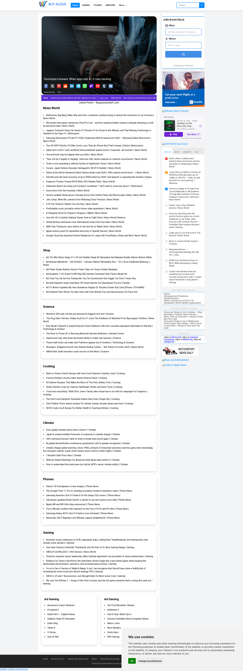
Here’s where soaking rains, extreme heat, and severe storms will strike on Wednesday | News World (184, 162)
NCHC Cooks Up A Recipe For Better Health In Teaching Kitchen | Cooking (82, 408)
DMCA (94, 659)
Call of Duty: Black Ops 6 (119, 614)
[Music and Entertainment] (175, 360)
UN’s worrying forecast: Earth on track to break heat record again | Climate (82, 438)
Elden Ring (52, 623)
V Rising (51, 632)
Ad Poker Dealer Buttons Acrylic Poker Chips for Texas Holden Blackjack (81, 269)
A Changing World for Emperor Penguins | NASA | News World (76, 213)
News (167, 294)
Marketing (188, 339)
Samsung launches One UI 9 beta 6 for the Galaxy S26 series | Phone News (83, 495)
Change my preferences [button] (150, 661)
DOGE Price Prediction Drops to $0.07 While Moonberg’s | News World (183, 263)
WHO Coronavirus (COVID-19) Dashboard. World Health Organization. (182, 301)
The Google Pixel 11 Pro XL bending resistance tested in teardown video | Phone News (89, 491)
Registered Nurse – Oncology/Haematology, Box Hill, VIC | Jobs (184, 252)
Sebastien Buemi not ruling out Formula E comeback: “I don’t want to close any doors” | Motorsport (94, 186)
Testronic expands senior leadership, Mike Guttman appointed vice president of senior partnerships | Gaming (99, 556)
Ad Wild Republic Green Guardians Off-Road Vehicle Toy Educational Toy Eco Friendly (88, 283)
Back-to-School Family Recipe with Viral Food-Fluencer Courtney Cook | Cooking (85, 373)
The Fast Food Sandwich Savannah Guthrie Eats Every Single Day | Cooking (83, 399)
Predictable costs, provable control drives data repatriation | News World (82, 208)
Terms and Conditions (78, 659)
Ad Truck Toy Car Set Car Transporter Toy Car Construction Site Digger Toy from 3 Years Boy (91, 278)
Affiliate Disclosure (109, 659)
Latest (176, 152)
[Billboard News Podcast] (175, 111)
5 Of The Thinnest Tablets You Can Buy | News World (72, 204)
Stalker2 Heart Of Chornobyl (61, 618)
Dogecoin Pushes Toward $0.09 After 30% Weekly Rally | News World (80, 181)
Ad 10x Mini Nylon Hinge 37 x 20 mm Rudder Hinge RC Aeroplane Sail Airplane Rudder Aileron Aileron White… (99, 257)
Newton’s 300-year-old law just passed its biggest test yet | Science (80, 314)
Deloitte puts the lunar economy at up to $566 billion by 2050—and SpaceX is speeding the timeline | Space (99, 177)
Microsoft (176, 337)
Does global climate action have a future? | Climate (71, 429)
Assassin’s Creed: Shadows (61, 605)
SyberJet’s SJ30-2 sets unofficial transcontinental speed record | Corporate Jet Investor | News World (96, 150)
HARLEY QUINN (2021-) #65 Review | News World (71, 552)
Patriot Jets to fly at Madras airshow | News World (182, 206)
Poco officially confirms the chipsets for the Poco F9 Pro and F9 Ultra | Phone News (87, 509)
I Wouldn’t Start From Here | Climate (63, 455)
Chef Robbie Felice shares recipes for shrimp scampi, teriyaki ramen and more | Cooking (89, 403)
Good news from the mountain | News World (67, 190)
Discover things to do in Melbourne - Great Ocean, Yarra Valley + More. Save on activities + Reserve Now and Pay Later (183, 324)
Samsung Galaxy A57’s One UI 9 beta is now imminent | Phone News (79, 513)
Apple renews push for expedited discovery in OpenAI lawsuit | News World (83, 231)
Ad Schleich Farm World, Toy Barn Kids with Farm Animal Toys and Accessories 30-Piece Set (91, 292)
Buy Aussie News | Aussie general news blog (116, 663)
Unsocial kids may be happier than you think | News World (74, 154)
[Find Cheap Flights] (183, 106)
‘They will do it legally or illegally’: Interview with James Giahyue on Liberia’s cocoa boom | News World (96, 159)
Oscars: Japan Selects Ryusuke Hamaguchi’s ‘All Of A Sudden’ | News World (83, 168)
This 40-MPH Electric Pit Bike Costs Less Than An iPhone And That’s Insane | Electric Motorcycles (94, 145)
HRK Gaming (113, 636)
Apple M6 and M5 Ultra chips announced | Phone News (73, 504)
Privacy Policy (57, 659)
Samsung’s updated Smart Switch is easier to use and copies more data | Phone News (88, 500)
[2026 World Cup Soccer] (175, 144)
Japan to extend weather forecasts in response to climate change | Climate (83, 434)
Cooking (49, 366)
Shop (46, 250)
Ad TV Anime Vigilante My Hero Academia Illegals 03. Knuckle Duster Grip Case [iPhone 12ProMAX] (95, 287)
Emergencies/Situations (176, 296)
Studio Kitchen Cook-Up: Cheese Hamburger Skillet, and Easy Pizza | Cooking (84, 387)
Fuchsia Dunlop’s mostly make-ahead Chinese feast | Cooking (76, 378)
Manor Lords (113, 623)
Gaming (48, 532)
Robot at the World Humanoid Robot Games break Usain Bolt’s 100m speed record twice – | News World (97, 172)
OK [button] (131, 661)
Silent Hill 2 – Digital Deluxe (61, 614)
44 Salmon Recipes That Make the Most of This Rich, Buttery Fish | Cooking (83, 382)
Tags (196, 152)
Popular (167, 152)
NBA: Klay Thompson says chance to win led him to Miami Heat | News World (84, 226)
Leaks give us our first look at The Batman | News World (184, 234)
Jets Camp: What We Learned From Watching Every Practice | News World (82, 199)
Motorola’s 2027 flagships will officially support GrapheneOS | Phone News (83, 517)
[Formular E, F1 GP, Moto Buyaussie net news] (180, 355)
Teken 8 (51, 627)
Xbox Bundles (114, 627)
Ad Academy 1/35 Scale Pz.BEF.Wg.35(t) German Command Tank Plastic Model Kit (86, 274)
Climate (48, 423)
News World (51, 108)
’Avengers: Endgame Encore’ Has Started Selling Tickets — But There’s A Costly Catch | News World (94, 347)
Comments (187, 152)
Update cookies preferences (14, 669)
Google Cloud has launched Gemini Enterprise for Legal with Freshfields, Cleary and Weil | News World (96, 235)
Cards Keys (113, 632)
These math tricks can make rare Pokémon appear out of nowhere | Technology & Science (90, 342)
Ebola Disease (171, 298)
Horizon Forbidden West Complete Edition (128, 618)
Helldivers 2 (113, 609)
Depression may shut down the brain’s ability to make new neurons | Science (83, 338)
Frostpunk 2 (53, 609)
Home (45, 659)
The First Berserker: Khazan (120, 605)
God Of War (53, 636)
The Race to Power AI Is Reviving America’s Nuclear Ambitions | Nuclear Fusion (85, 333)
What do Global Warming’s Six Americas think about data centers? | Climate (83, 460)
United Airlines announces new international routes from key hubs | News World (85, 222)
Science (48, 306)
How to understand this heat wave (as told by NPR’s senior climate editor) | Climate (87, 464)
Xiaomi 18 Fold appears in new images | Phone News (72, 486)
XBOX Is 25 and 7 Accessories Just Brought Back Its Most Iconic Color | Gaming (85, 576)
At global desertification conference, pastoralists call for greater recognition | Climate (88, 443)
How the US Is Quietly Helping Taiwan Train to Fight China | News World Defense (85, 217)
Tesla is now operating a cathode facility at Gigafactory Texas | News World (83, 163)
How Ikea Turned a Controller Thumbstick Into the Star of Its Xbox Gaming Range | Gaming (90, 547)
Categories (169, 341)
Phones (48, 479)
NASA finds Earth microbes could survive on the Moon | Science (77, 351)
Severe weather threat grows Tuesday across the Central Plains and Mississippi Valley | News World (96, 195)
